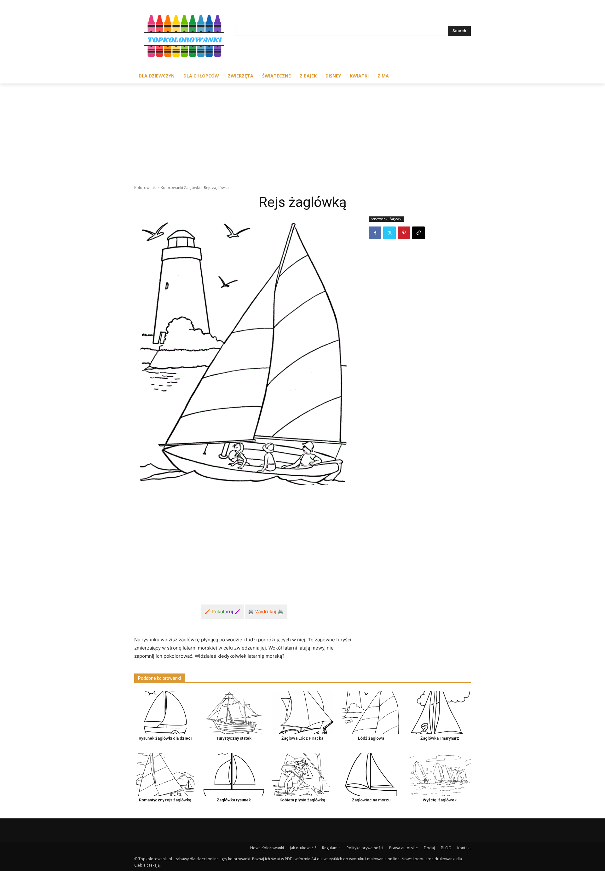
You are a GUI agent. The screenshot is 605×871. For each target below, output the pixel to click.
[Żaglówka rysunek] (234, 774)
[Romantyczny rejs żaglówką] (165, 774)
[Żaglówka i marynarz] (440, 712)
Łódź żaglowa (371, 738)
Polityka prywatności (365, 848)
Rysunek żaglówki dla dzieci (165, 738)
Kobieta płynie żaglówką (302, 800)
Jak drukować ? (303, 848)
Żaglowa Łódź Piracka (302, 738)
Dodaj (429, 848)
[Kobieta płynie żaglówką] (302, 774)
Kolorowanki (145, 187)
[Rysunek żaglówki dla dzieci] (165, 712)
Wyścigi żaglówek (440, 800)
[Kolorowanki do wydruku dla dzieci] (184, 37)
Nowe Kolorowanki (267, 848)
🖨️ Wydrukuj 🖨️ (266, 612)
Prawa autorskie (403, 848)
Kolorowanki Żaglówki (180, 187)
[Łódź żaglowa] (371, 712)
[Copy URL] (418, 232)
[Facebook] (375, 232)
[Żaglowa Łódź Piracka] (302, 712)
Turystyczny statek (233, 738)
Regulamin (331, 848)
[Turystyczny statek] (234, 712)
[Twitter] (389, 232)
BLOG (446, 848)
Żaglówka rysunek (234, 800)
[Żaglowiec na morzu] (371, 774)
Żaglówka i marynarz (439, 738)
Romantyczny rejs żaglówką (165, 800)
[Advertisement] (302, 131)
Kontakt (464, 848)
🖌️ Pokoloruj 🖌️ (222, 612)
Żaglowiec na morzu (371, 800)
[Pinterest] (404, 232)
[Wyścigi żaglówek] (440, 774)
